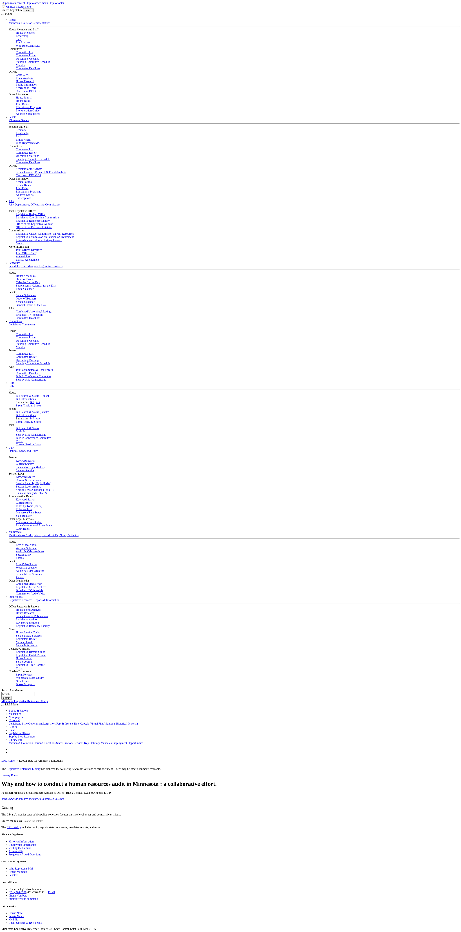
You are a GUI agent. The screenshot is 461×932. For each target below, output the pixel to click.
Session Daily (24, 554)
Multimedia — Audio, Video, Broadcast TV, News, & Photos (44, 535)
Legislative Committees (22, 324)
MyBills (20, 431)
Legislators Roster (26, 638)
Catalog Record (10, 775)
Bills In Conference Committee (33, 376)
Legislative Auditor (27, 619)
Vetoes (19, 441)
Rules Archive (24, 509)
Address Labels (24, 194)
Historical (14, 720)
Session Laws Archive (28, 486)
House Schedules (25, 275)
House (12, 19)
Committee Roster (26, 55)
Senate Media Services (29, 574)
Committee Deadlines (28, 68)
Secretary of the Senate (29, 168)
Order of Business (26, 279)
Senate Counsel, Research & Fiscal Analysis (41, 172)
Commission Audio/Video (30, 593)
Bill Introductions (26, 399)
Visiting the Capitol (20, 848)
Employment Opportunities (127, 743)
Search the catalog (11, 820)
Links (12, 730)
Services (78, 743)
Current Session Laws (28, 444)
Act (38, 402)
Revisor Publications (27, 622)
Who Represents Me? (28, 45)
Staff (18, 39)
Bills (11, 382)
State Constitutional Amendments (35, 525)
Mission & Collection (21, 743)
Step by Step (16, 736)
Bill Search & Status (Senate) (32, 412)
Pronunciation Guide (27, 110)
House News (16, 913)
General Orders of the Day (31, 305)
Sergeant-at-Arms (26, 87)
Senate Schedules (26, 295)
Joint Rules (22, 104)
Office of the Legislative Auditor (34, 223)
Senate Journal (24, 181)
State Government (32, 723)
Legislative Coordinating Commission (37, 217)
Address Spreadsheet (28, 113)
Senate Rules (23, 185)
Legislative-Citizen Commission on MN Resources (45, 233)
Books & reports (25, 684)
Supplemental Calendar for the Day (36, 285)
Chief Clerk (22, 74)
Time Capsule (81, 723)
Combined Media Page (29, 583)
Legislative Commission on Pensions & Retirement (45, 236)
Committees (15, 321)
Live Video (22, 544)
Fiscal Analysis (24, 78)
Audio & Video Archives (30, 551)
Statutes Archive (25, 470)
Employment (23, 42)
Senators (21, 129)
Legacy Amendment (27, 259)
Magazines (15, 713)
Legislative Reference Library (33, 220)
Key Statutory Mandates (98, 743)
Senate (12, 117)
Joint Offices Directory (29, 249)
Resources (29, 736)
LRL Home (8, 760)
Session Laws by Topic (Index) (33, 483)
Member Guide (24, 642)
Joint (11, 201)
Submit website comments (23, 898)
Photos (20, 557)
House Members (25, 32)
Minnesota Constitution (29, 522)
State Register (24, 515)
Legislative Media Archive (31, 587)
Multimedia (15, 531)
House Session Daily (28, 632)
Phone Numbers (18, 895)
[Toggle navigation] (2, 14)
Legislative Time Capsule (30, 664)
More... (20, 243)
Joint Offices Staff (26, 253)
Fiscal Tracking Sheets (28, 405)
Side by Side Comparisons (31, 379)
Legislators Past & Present (31, 655)
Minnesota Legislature (18, 6)
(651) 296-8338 (17, 892)
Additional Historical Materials (120, 723)
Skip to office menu (37, 3)
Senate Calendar (25, 301)
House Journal (24, 97)
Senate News (16, 916)
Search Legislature (12, 10)
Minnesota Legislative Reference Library (24, 701)
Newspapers (16, 717)
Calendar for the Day (28, 282)
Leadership (22, 35)
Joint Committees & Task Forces (34, 369)
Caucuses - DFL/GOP (28, 91)
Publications (16, 596)
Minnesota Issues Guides (30, 677)
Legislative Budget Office (30, 214)
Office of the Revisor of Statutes (34, 227)
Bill (32, 402)
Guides (13, 726)
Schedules (14, 262)
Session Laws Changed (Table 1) (34, 489)
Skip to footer (56, 3)
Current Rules (24, 502)
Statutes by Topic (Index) (30, 467)
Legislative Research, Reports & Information (34, 600)
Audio (33, 544)
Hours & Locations (44, 743)
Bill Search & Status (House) (32, 395)
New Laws (22, 681)
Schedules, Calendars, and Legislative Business (35, 266)
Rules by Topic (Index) (29, 506)
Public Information (26, 84)
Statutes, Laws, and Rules (23, 450)
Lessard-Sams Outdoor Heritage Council (39, 240)
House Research (25, 81)
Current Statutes (25, 463)
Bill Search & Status (27, 428)
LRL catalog (14, 827)
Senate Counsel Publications (32, 616)
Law (11, 447)
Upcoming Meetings (27, 58)
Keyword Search (25, 460)
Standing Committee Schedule (33, 61)
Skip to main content (13, 3)
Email (51, 892)
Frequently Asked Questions (25, 854)
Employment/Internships (22, 844)
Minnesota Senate (19, 120)
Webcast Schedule (26, 548)
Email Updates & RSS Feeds (25, 922)
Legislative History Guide (30, 651)
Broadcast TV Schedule (29, 314)
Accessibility (23, 256)
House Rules (23, 100)
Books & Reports (18, 710)
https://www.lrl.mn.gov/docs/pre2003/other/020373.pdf (32, 798)
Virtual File (96, 723)
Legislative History (19, 733)
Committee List (24, 52)
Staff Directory (64, 743)
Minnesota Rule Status (28, 512)
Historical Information (21, 841)
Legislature (15, 723)
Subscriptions (23, 198)
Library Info (16, 739)
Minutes (20, 65)
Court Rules (23, 528)
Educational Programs (28, 107)
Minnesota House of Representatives (29, 22)
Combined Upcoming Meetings (34, 311)
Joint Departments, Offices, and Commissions (35, 204)
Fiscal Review (24, 674)
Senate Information (26, 645)
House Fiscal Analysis (28, 609)
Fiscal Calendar (24, 288)
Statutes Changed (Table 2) (31, 493)
